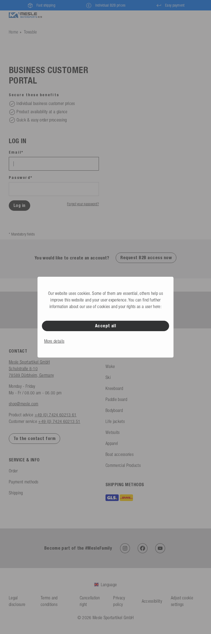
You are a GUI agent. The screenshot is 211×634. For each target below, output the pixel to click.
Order (13, 470)
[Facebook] (142, 548)
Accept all (105, 325)
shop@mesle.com (23, 403)
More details (54, 341)
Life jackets (115, 421)
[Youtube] (160, 548)
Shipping (16, 492)
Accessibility (152, 601)
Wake (110, 366)
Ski (108, 377)
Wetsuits (113, 432)
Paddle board (116, 399)
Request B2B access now (146, 257)
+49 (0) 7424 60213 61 (56, 414)
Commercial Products (123, 465)
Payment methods (23, 481)
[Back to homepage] (25, 14)
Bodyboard (114, 410)
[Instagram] (125, 548)
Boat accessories (120, 454)
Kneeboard (114, 388)
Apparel (112, 443)
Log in (19, 205)
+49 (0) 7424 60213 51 (59, 421)
